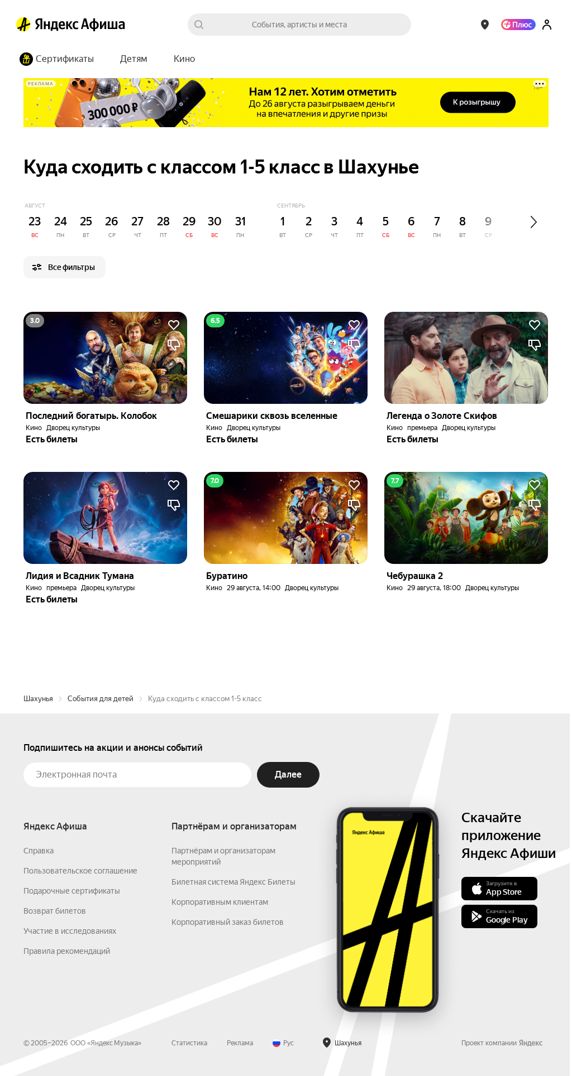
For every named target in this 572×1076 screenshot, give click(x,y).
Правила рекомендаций (66, 951)
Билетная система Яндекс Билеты (233, 881)
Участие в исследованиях (69, 931)
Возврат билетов (54, 910)
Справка (38, 850)
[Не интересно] (173, 345)
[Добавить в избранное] (173, 325)
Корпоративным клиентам (219, 902)
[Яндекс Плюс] (518, 24)
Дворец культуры (73, 428)
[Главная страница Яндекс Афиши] (23, 24)
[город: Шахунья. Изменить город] (485, 24)
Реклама (240, 1043)
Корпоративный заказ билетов (227, 922)
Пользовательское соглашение (80, 870)
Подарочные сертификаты (71, 890)
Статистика (189, 1043)
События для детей (101, 698)
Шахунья (38, 698)
